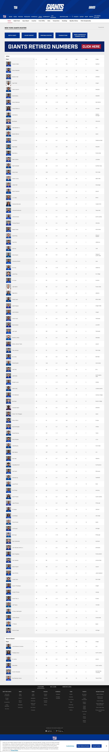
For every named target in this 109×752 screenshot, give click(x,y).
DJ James (14, 659)
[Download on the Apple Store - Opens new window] (49, 731)
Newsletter (20, 704)
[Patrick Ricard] (8, 522)
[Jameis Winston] (8, 617)
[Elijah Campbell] (8, 165)
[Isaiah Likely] (8, 388)
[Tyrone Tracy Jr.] (8, 598)
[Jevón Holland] (8, 312)
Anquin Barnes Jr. (16, 108)
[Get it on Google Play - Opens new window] (60, 732)
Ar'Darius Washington (17, 611)
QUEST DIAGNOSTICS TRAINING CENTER (80, 35)
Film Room (33, 707)
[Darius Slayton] (8, 566)
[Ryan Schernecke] (8, 541)
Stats (71, 702)
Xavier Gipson (15, 254)
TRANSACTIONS (63, 35)
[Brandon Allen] (8, 76)
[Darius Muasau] (8, 439)
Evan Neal (14, 458)
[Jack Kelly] (8, 369)
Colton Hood (15, 318)
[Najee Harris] (8, 293)
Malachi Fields (15, 229)
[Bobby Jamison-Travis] (8, 344)
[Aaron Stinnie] (8, 573)
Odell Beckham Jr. (16, 127)
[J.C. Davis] (8, 197)
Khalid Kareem (15, 363)
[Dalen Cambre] (8, 159)
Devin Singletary (15, 554)
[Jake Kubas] (8, 375)
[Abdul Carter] (8, 172)
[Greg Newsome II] (8, 464)
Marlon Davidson (15, 191)
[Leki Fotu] (8, 248)
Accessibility (7, 702)
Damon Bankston (16, 102)
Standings (71, 704)
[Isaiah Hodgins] (8, 305)
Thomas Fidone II (16, 223)
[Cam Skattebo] (8, 560)
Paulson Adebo (15, 64)
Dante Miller (14, 665)
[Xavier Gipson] (8, 254)
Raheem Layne (15, 382)
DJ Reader (14, 509)
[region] (54, 746)
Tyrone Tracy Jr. (15, 598)
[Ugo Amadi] (8, 83)
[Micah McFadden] (8, 426)
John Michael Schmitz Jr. (17, 547)
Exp (86, 59)
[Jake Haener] (8, 286)
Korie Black (14, 140)
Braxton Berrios (15, 134)
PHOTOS (45, 691)
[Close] (106, 746)
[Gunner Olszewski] (8, 671)
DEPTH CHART (12, 35)
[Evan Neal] (8, 458)
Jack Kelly (14, 369)
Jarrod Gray (14, 274)
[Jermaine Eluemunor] (8, 210)
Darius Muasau (15, 439)
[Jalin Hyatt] (8, 331)
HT (56, 59)
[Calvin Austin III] (8, 89)
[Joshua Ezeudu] (8, 216)
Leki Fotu (14, 248)
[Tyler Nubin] (8, 471)
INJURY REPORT (29, 35)
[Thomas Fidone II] (8, 223)
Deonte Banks (15, 95)
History (45, 704)
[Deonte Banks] (8, 95)
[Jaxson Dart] (8, 184)
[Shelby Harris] (8, 299)
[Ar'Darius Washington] (8, 611)
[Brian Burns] (8, 153)
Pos (46, 59)
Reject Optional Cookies (83, 746)
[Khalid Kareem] (8, 363)
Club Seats (84, 711)
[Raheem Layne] (8, 382)
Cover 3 (20, 698)
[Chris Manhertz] (8, 394)
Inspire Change (100, 700)
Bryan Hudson (15, 324)
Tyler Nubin (14, 471)
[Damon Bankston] (8, 102)
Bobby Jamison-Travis (17, 344)
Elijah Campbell (15, 165)
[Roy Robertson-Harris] (8, 678)
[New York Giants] (54, 738)
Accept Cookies (96, 746)
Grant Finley (14, 235)
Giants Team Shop (100, 707)
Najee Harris (14, 293)
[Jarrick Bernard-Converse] (8, 646)
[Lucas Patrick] (8, 483)
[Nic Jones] (8, 356)
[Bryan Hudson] (8, 324)
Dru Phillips (14, 490)
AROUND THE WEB (100, 691)
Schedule (58, 694)
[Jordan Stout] (8, 579)
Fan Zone (7, 708)
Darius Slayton (15, 566)
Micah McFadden (15, 426)
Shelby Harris (15, 299)
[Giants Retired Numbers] (54, 46)
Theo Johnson (15, 350)
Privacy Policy (14, 750)
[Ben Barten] (8, 121)
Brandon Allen (15, 76)
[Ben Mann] (8, 401)
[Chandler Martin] (8, 407)
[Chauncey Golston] (8, 261)
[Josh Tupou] (8, 604)
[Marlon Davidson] (8, 191)
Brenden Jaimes (15, 337)
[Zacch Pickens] (8, 496)
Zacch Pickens (15, 496)
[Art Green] (8, 280)
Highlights (33, 698)
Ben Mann (14, 401)
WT (66, 59)
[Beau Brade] (8, 146)
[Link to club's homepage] (4, 16)
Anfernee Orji (15, 477)
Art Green (14, 280)
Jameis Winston (15, 617)
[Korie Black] (8, 140)
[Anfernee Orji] (8, 477)
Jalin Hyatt (14, 331)
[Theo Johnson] (8, 350)
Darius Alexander (15, 70)
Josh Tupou (14, 604)
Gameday (45, 698)
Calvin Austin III (15, 89)
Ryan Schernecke (16, 541)
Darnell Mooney (15, 433)
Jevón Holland (15, 312)
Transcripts (20, 707)
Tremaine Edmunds (16, 204)
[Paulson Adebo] (8, 64)
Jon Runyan (14, 528)
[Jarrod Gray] (8, 273)
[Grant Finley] (8, 235)
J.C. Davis (14, 197)
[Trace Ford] (8, 242)
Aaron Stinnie (15, 573)
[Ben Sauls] (8, 534)
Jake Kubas (14, 375)
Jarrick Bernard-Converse (17, 646)
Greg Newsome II (16, 464)
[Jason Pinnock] (8, 503)
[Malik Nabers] (8, 452)
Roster (71, 694)
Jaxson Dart (14, 184)
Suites (84, 714)
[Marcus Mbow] (8, 420)
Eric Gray (14, 267)
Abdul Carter (15, 172)
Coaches (71, 696)
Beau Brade (14, 146)
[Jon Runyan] (8, 528)
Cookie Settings (70, 746)
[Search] (72, 16)
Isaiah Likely (14, 388)
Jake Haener (14, 286)
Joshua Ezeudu (15, 216)
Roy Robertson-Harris (17, 678)
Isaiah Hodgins (15, 305)
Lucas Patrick (15, 484)
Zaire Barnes (15, 114)
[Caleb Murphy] (8, 445)
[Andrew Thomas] (8, 592)
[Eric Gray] (8, 267)
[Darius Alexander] (8, 70)
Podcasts (33, 710)
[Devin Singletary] (8, 553)
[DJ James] (8, 659)
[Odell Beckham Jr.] (8, 127)
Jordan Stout (15, 579)
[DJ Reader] (8, 509)
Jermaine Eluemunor (16, 210)
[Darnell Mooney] (8, 433)
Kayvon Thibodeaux (16, 585)
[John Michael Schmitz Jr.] (8, 547)
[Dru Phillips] (8, 490)
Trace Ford (14, 242)
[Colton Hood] (8, 318)
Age (76, 59)
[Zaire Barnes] (8, 114)
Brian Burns (14, 153)
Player (7, 59)
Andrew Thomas (15, 592)
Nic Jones (14, 356)
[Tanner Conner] (8, 178)
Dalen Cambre (15, 159)
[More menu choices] (70, 16)
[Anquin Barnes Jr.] (8, 108)
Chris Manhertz (15, 394)
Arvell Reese (14, 515)
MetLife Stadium (99, 694)
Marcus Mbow (15, 420)
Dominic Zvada (15, 630)
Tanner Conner (15, 178)
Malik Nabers (15, 452)
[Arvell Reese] (8, 515)
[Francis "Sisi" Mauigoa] (8, 413)
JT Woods (14, 623)
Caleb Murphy (15, 445)
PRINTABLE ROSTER (46, 35)
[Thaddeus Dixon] (8, 652)
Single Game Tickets (84, 707)
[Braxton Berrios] (8, 134)
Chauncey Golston (16, 261)
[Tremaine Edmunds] (8, 203)
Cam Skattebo (15, 560)
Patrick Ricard (15, 522)
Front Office (70, 699)
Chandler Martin (15, 407)
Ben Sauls (14, 534)
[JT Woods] (8, 623)
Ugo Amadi (14, 83)
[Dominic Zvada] (8, 630)
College (97, 59)
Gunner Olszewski (16, 671)
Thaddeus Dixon (15, 652)
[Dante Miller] (8, 665)
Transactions (71, 707)
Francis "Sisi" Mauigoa (17, 413)
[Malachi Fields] (8, 229)
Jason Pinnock (15, 503)
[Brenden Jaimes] (8, 337)
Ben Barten (14, 121)
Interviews (33, 700)
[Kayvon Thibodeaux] (8, 585)
